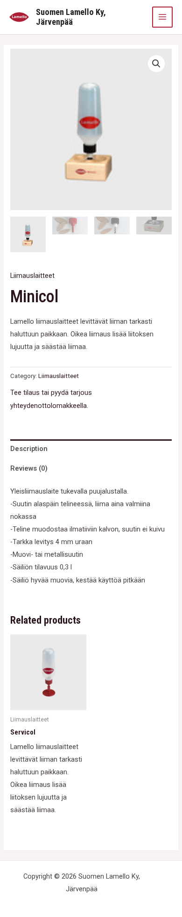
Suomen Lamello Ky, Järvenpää (71, 17)
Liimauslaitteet (32, 275)
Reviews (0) (29, 468)
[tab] (90, 449)
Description (29, 448)
